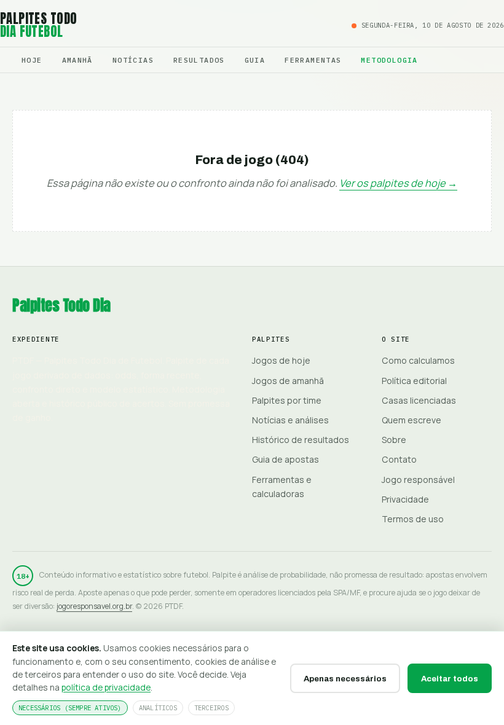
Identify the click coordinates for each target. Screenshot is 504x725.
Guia (255, 60)
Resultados (199, 60)
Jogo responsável (418, 479)
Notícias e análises (290, 420)
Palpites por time (286, 400)
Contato (399, 459)
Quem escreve (411, 420)
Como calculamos (418, 360)
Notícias (133, 60)
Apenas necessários (345, 678)
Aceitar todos (449, 678)
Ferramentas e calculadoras (282, 487)
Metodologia (389, 60)
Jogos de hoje (281, 360)
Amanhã (77, 60)
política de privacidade (106, 687)
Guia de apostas (285, 459)
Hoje (32, 60)
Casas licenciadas (419, 400)
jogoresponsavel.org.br (94, 606)
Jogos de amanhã (288, 380)
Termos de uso (413, 519)
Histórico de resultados (300, 439)
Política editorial (414, 380)
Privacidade (405, 499)
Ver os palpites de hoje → (398, 183)
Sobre (394, 439)
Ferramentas (313, 60)
